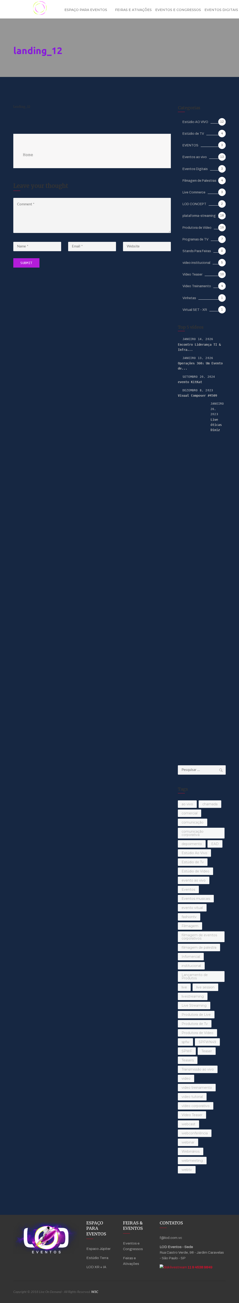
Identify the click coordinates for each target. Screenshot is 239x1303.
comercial (189, 813)
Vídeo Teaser (192, 274)
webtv (187, 1170)
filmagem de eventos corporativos (199, 936)
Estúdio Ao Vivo (194, 853)
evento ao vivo (194, 880)
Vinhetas (189, 298)
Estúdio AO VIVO (195, 122)
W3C (94, 1292)
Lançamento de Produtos (195, 976)
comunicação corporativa (193, 833)
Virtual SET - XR (195, 310)
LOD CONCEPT (194, 204)
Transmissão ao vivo (198, 1069)
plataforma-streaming (199, 216)
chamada (210, 804)
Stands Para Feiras (197, 251)
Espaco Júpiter (98, 1249)
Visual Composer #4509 (197, 395)
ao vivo (187, 804)
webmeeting (192, 1160)
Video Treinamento (197, 286)
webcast (188, 1124)
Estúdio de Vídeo (195, 871)
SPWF (187, 1051)
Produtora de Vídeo (197, 227)
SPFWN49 (207, 1042)
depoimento (192, 844)
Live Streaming (194, 1005)
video (186, 1078)
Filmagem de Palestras (199, 180)
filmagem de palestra (199, 947)
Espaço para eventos (85, 10)
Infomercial (191, 957)
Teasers (188, 1060)
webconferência (195, 1133)
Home (28, 154)
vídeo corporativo (196, 1106)
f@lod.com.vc (171, 1238)
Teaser (206, 1051)
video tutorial (192, 1097)
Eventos (188, 889)
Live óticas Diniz (216, 425)
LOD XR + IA (96, 1267)
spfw (185, 1042)
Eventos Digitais (195, 169)
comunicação (193, 822)
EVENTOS (190, 145)
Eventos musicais (196, 898)
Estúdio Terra (97, 1258)
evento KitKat (190, 382)
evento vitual (192, 908)
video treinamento (197, 1087)
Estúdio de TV (193, 133)
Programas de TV (195, 239)
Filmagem (190, 926)
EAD (215, 844)
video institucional (196, 263)
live (184, 987)
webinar (188, 1142)
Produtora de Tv (195, 1024)
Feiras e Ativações (133, 10)
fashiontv (189, 917)
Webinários (191, 1151)
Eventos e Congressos (178, 10)
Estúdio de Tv (193, 862)
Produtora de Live (196, 1015)
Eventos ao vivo (195, 157)
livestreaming (193, 996)
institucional (191, 966)
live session (205, 987)
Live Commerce (194, 192)
